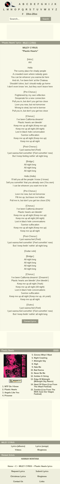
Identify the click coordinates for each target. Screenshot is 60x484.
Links (41, 481)
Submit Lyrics (42, 471)
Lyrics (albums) (18, 446)
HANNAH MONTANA (30, 459)
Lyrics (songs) (42, 446)
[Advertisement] (30, 32)
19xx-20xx (31, 14)
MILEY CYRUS (29, 43)
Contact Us (18, 481)
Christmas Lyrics (18, 476)
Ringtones (42, 450)
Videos (18, 450)
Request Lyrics (18, 471)
